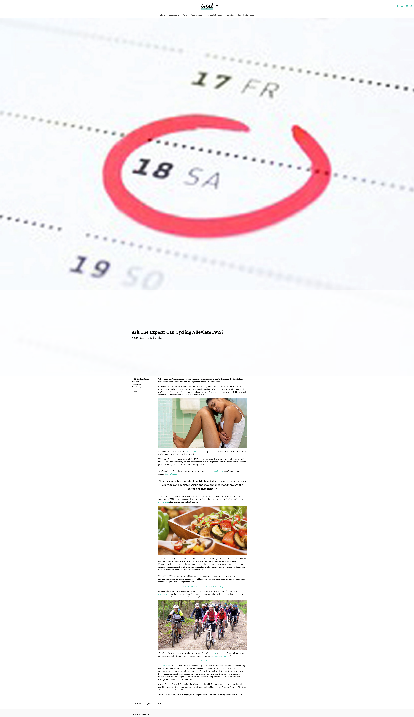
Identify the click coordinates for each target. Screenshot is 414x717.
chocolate (212, 653)
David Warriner (171, 474)
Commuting (174, 15)
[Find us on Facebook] (397, 6)
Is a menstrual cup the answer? (202, 661)
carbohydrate (164, 594)
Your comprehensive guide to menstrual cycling (202, 587)
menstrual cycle (169, 704)
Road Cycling (196, 15)
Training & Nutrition (214, 15)
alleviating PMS (146, 704)
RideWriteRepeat (138, 387)
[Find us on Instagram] (406, 6)
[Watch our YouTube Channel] (402, 6)
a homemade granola (220, 656)
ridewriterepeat (137, 384)
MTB (185, 15)
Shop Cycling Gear (246, 15)
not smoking (163, 502)
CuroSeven (165, 666)
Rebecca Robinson (215, 471)
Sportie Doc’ (192, 451)
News (162, 15)
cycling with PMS (158, 704)
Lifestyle (230, 15)
